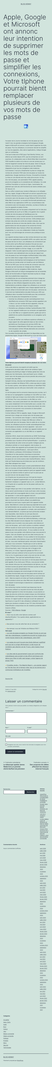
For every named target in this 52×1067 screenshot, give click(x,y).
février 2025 (43, 897)
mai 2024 (42, 924)
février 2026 (43, 862)
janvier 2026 (43, 864)
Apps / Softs (6, 1022)
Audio (5, 1024)
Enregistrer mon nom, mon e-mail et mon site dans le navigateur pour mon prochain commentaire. (27, 745)
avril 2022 (43, 996)
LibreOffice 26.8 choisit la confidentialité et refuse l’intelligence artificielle (44, 798)
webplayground (11, 691)
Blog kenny (26, 4)
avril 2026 (43, 857)
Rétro (5, 1043)
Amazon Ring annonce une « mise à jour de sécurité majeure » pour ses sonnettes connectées (44, 833)
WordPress (20, 1060)
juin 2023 (42, 957)
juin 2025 (42, 887)
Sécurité (44, 689)
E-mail (29, 727)
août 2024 (43, 917)
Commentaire (9, 710)
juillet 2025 (43, 885)
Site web (7, 736)
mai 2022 (42, 993)
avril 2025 (43, 892)
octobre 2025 (44, 876)
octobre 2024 (44, 910)
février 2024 (43, 931)
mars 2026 (43, 860)
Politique (5, 1038)
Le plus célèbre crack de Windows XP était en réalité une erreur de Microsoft (44, 823)
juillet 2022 (43, 989)
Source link (9, 679)
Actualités (6, 1020)
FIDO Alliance (16, 610)
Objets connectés (8, 1036)
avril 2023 (43, 961)
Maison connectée (8, 1034)
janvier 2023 (43, 968)
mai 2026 (42, 855)
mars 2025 (43, 894)
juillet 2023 (43, 954)
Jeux (4, 1031)
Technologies (7, 1047)
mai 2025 (42, 890)
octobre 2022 (44, 980)
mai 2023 (42, 959)
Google (23, 610)
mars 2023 (43, 963)
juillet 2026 (43, 851)
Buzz (4, 1027)
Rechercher (6, 789)
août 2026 (43, 848)
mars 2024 (43, 929)
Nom (7, 727)
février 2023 (43, 966)
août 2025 (43, 883)
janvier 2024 (43, 934)
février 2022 (43, 998)
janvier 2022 (43, 1000)
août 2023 (43, 952)
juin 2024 (42, 922)
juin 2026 (42, 853)
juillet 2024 (43, 920)
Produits (5, 1040)
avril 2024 (43, 927)
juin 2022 (42, 991)
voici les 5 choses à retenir (43, 815)
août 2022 (43, 987)
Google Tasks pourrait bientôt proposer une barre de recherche (44, 808)
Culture (5, 1029)
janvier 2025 (43, 899)
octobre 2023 (44, 945)
